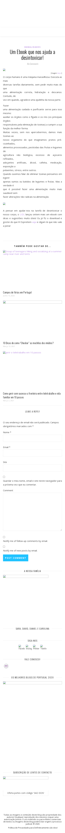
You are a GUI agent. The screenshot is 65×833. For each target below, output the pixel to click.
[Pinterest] (36, 648)
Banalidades (32, 47)
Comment (8, 490)
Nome (7, 432)
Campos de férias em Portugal (17, 292)
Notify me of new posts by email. (20, 550)
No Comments (32, 63)
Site (5, 462)
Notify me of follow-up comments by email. (25, 540)
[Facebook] (21, 648)
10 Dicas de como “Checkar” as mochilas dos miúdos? (28, 343)
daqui (59, 73)
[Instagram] (29, 648)
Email (6, 447)
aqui (33, 221)
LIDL (22, 214)
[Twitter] (43, 648)
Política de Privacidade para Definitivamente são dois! (33, 827)
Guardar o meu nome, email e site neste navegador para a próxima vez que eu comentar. (32, 482)
